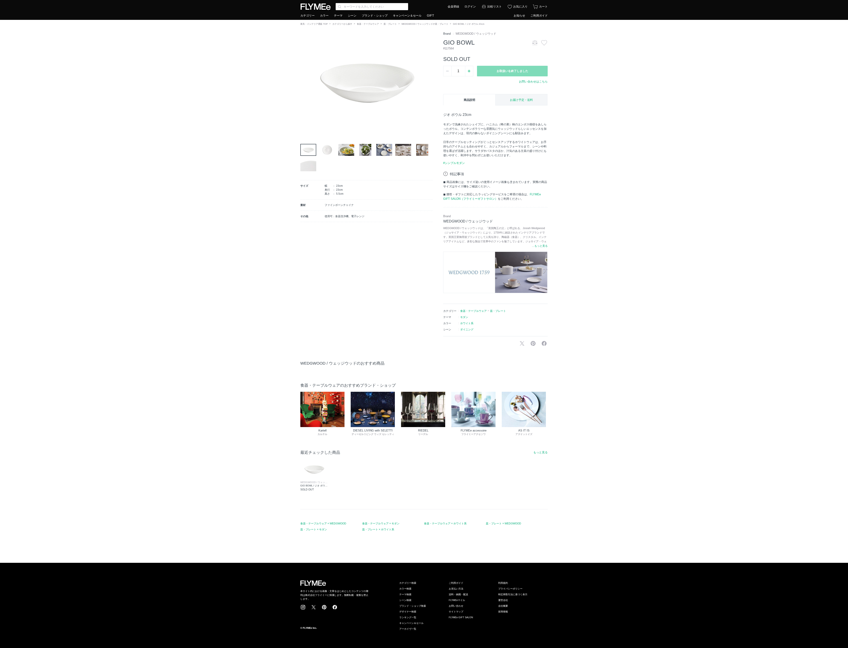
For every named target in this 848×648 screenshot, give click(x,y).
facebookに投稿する (544, 343)
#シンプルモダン (454, 163)
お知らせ (519, 15)
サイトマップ (456, 611)
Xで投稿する (522, 343)
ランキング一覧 (407, 617)
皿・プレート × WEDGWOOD (503, 523)
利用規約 (503, 583)
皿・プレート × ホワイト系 (378, 529)
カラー (324, 15)
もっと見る (540, 452)
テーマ (338, 15)
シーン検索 (405, 600)
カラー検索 (405, 588)
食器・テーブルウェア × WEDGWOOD (323, 523)
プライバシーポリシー (510, 588)
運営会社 (503, 600)
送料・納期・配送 (458, 594)
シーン (352, 15)
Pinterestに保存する (533, 343)
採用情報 (503, 611)
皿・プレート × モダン (313, 529)
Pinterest (324, 607)
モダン (464, 317)
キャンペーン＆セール (407, 15)
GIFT (430, 15)
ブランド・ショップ (375, 15)
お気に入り (520, 6)
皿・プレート (390, 24)
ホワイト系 (466, 323)
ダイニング (466, 329)
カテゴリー (307, 15)
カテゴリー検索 (407, 583)
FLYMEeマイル (457, 600)
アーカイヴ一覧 (407, 628)
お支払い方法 (456, 588)
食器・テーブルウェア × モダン (380, 523)
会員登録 (453, 6)
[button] (303, 81)
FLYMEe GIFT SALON (461, 617)
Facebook (334, 607)
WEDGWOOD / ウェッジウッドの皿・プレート (424, 24)
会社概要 (503, 606)
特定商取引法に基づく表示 (512, 594)
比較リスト (494, 6)
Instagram (303, 607)
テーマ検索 (405, 594)
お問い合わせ (456, 606)
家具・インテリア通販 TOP (314, 24)
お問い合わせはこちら (533, 81)
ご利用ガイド (539, 15)
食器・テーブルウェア (368, 24)
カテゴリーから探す (342, 24)
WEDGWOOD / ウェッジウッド (476, 33)
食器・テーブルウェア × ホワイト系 (445, 523)
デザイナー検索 (407, 611)
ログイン (470, 6)
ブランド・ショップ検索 (412, 606)
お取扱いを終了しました (512, 71)
